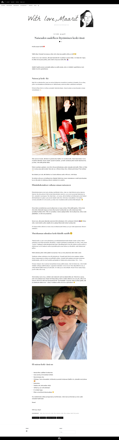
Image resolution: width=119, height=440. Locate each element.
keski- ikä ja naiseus (65, 413)
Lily (59, 438)
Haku (35, 5)
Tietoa (17, 2)
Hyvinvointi (36, 417)
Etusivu (3, 5)
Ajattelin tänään (51, 417)
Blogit (12, 2)
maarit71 (63, 34)
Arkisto (31, 5)
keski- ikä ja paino (75, 413)
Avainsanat (23, 5)
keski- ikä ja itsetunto (55, 413)
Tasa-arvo (60, 417)
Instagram (9, 5)
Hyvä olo (43, 417)
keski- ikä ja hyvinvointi (45, 413)
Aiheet (8, 2)
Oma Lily (22, 2)
